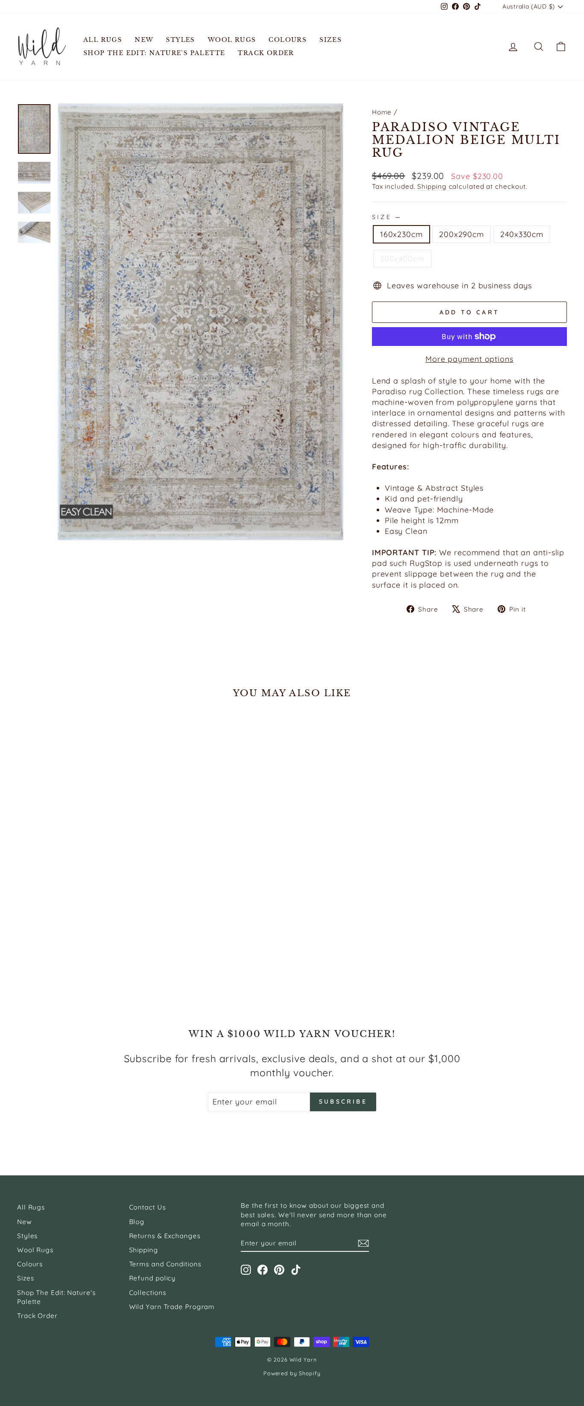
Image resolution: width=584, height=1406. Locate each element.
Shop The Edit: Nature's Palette (154, 53)
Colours (287, 40)
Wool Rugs (232, 40)
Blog (137, 1222)
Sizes (330, 40)
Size (386, 217)
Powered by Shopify (292, 1373)
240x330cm (521, 234)
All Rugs (102, 40)
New (144, 40)
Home (382, 112)
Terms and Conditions (165, 1264)
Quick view (82, 906)
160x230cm (401, 234)
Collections (147, 1293)
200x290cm (461, 234)
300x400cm (402, 259)
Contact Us (147, 1207)
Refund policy (152, 1278)
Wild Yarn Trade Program (172, 1307)
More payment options (469, 359)
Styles (180, 40)
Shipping (431, 186)
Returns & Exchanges (165, 1236)
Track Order (266, 53)
